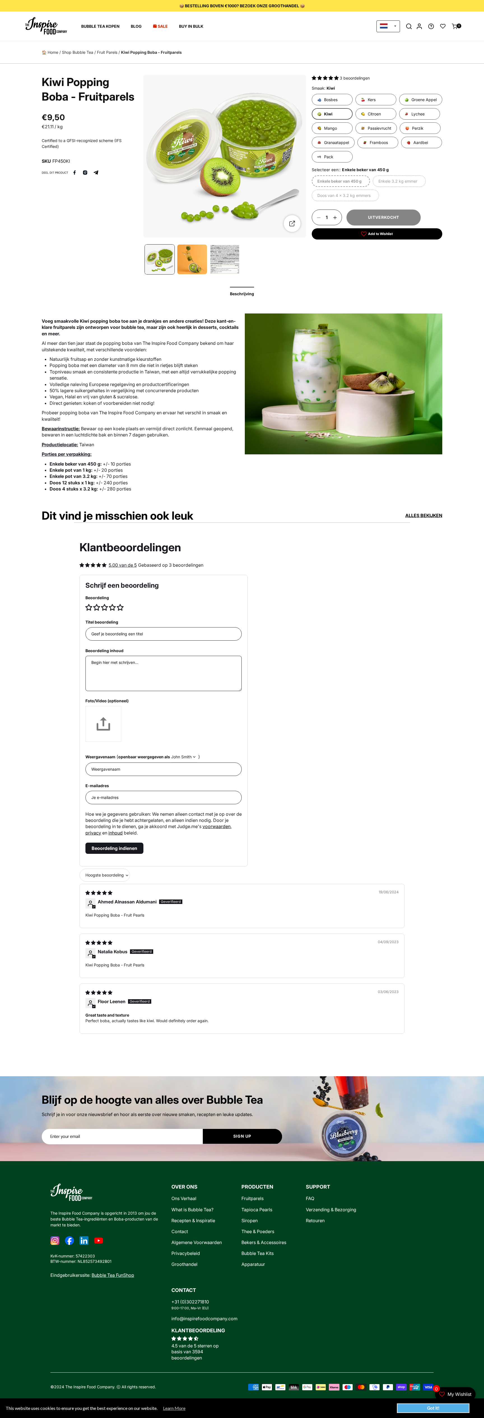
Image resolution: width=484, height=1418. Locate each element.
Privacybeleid (185, 1253)
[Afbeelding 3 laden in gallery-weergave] (192, 259)
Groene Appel (424, 99)
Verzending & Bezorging (331, 1209)
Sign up (242, 1136)
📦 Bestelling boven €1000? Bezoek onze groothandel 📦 (242, 5)
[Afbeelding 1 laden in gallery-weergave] (159, 259)
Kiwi (328, 114)
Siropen (249, 1220)
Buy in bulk (191, 26)
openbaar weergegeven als (144, 756)
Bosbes (331, 99)
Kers (372, 99)
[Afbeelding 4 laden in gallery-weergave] (224, 259)
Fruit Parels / (108, 52)
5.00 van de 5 (123, 565)
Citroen (374, 114)
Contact (179, 1231)
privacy (93, 833)
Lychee (418, 114)
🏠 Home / (51, 52)
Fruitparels (252, 1198)
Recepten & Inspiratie (193, 1220)
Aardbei (420, 142)
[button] (409, 26)
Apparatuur (253, 1264)
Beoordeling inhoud (104, 650)
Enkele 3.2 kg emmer (397, 183)
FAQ (310, 1198)
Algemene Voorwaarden (196, 1242)
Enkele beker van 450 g (339, 183)
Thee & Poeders (257, 1231)
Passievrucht (379, 128)
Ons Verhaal (183, 1198)
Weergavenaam (100, 756)
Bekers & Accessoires (263, 1242)
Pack (328, 157)
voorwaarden (217, 826)
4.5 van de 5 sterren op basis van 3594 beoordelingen (195, 1352)
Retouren (315, 1220)
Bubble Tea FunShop (113, 1275)
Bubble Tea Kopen (100, 26)
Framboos (379, 142)
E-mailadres (97, 785)
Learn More (174, 1408)
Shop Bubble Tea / (79, 52)
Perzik (418, 128)
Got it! (433, 1407)
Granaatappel (336, 142)
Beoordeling (97, 597)
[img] (98, 893)
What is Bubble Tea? (192, 1209)
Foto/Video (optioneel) (107, 700)
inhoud (115, 833)
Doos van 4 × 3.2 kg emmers (344, 197)
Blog (136, 26)
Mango (330, 128)
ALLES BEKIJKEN (423, 515)
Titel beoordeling (101, 622)
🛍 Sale (160, 26)
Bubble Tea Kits (257, 1253)
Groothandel (184, 1264)
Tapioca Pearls (256, 1209)
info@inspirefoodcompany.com (204, 1318)
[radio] (89, 607)
